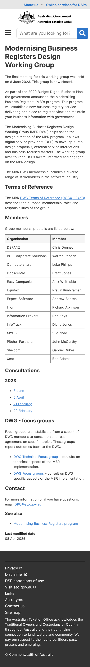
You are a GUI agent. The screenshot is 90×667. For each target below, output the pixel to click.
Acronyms (14, 599)
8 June (18, 391)
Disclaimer (16, 575)
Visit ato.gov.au (20, 588)
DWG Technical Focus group (35, 457)
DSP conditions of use (24, 581)
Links (9, 593)
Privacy (13, 569)
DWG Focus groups (28, 473)
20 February (22, 411)
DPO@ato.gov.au (27, 504)
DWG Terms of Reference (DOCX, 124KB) (52, 198)
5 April (18, 397)
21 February (22, 404)
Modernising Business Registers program (45, 523)
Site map (13, 612)
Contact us (14, 606)
